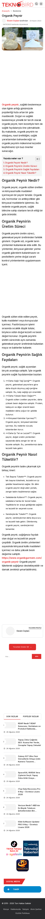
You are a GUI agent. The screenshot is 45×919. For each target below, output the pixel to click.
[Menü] (41, 4)
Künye (6, 909)
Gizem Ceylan (13, 21)
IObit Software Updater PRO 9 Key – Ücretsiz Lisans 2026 (29, 824)
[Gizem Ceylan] (10, 631)
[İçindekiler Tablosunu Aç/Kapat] (36, 159)
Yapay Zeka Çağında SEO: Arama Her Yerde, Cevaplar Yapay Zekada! (29, 742)
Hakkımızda (16, 909)
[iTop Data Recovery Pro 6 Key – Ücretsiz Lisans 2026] (10, 791)
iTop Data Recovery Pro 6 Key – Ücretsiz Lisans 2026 (29, 792)
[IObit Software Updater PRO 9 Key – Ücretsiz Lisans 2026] (10, 823)
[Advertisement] (22, 79)
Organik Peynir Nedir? (16, 162)
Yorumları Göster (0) (21, 647)
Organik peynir (10, 104)
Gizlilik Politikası (22, 913)
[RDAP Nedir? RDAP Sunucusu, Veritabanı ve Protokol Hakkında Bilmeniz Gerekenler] (10, 725)
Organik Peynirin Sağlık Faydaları (22, 169)
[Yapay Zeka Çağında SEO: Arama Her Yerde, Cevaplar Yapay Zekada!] (10, 741)
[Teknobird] (17, 3)
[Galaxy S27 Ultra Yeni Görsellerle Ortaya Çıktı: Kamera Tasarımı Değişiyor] (10, 758)
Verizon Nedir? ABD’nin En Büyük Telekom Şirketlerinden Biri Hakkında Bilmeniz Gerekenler (29, 810)
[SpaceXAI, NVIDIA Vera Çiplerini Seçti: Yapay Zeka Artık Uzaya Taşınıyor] (10, 774)
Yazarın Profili (34, 628)
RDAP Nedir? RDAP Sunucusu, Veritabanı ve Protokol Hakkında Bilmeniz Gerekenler (29, 727)
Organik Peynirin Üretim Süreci (21, 166)
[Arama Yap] (36, 4)
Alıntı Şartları (36, 909)
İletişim (25, 909)
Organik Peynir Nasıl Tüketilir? (20, 173)
